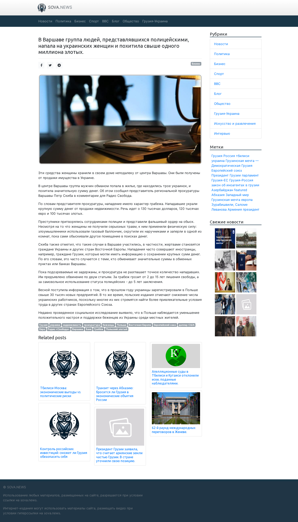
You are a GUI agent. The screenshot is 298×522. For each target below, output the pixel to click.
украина (55, 324)
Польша (121, 324)
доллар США (187, 324)
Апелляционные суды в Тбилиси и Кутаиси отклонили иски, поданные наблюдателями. (175, 377)
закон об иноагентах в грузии (235, 185)
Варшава (77, 329)
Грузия (43, 324)
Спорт (219, 74)
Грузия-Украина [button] (155, 21)
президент (251, 209)
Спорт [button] (94, 21)
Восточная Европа (140, 324)
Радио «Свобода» (59, 329)
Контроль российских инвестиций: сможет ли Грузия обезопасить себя (63, 452)
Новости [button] (45, 21)
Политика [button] (63, 21)
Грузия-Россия (241, 180)
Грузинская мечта (225, 200)
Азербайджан (222, 190)
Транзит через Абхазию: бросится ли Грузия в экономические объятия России (114, 394)
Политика (222, 54)
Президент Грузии (226, 175)
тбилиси (242, 156)
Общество (222, 104)
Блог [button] (115, 21)
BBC (217, 84)
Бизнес (196, 63)
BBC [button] (105, 21)
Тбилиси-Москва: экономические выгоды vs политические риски (60, 391)
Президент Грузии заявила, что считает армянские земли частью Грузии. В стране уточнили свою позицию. (119, 455)
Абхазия (218, 195)
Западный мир (237, 195)
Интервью (222, 133)
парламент (250, 175)
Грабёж (98, 329)
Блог (218, 94)
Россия (229, 156)
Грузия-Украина (226, 114)
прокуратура (92, 324)
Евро (42, 329)
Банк (89, 329)
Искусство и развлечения (235, 123)
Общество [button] (131, 21)
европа (247, 200)
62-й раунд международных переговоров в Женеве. (173, 429)
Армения (235, 209)
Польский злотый (116, 329)
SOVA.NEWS (16, 487)
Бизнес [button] (80, 21)
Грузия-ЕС (219, 180)
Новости (221, 44)
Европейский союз (165, 324)
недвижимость (72, 324)
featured (240, 190)
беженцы (108, 324)
